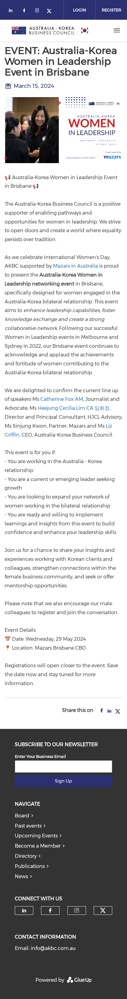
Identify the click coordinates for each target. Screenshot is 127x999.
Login (79, 9)
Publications (30, 866)
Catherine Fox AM (61, 399)
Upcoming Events (36, 836)
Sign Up (63, 781)
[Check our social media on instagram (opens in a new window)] (38, 11)
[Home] (52, 30)
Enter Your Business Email (40, 756)
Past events (28, 826)
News (21, 876)
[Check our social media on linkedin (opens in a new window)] (12, 11)
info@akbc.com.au (53, 948)
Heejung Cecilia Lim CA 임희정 (73, 408)
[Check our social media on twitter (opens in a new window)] (51, 11)
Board (22, 816)
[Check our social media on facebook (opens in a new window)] (25, 11)
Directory (26, 856)
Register (111, 9)
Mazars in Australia (75, 266)
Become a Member (38, 846)
